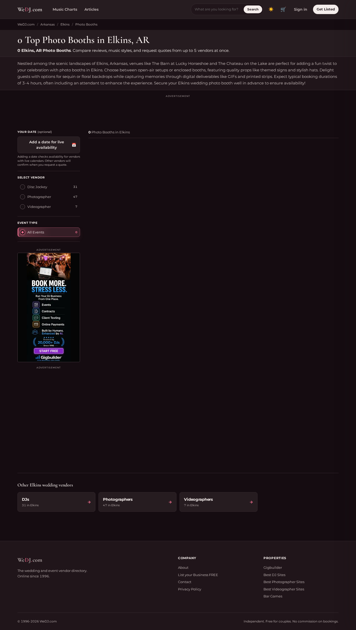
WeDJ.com (26, 24)
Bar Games (272, 596)
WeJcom (29, 9)
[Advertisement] (178, 110)
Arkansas (47, 24)
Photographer (39, 197)
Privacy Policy (189, 589)
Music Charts (65, 9)
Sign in (300, 9)
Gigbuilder (272, 567)
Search (253, 9)
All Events (35, 232)
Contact (184, 582)
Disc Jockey (37, 187)
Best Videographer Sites (283, 589)
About (183, 567)
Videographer (39, 207)
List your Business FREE (198, 575)
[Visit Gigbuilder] (48, 307)
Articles (91, 9)
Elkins (65, 24)
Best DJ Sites (274, 575)
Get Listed (326, 9)
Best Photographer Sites (283, 582)
